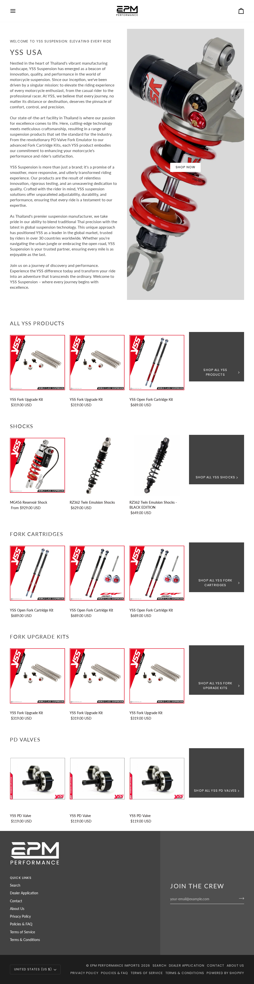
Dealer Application (24, 893)
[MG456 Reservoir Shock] (37, 465)
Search (15, 885)
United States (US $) (33, 969)
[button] (117, 877)
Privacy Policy (20, 916)
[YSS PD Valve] (37, 778)
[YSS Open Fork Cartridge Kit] (157, 362)
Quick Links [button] (21, 878)
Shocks (21, 426)
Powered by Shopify (225, 973)
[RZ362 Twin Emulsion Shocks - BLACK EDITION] (157, 465)
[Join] (240, 898)
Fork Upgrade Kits (39, 636)
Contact (16, 901)
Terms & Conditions (25, 940)
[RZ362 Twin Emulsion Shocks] (97, 465)
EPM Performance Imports (115, 965)
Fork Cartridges (36, 534)
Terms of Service (22, 932)
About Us (17, 909)
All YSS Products (37, 323)
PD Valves (25, 739)
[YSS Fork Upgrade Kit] (37, 362)
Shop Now (185, 167)
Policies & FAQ (21, 924)
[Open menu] (17, 11)
